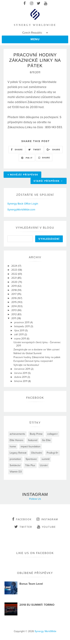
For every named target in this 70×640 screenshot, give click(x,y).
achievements (17, 433)
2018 (14, 290)
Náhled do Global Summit (27, 353)
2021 (14, 277)
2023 (14, 269)
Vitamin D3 (16, 471)
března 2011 (21, 381)
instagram (49, 519)
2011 (14, 318)
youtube (49, 526)
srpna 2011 (20, 338)
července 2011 (22, 368)
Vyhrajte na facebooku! (26, 365)
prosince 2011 (22, 322)
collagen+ (52, 433)
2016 (14, 298)
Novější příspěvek (24, 174)
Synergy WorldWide (45, 631)
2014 (14, 306)
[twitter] (38, 3)
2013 (14, 310)
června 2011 (21, 373)
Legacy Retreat (18, 452)
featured (32, 440)
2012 (14, 314)
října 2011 (19, 330)
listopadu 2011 (22, 326)
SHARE (18, 149)
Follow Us (35, 498)
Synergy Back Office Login (22, 203)
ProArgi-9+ (52, 452)
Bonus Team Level (31, 584)
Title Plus (30, 465)
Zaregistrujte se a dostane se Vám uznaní (36, 349)
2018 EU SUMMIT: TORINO (36, 605)
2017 (14, 294)
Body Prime (36, 433)
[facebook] (24, 3)
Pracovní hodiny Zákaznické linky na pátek (36, 357)
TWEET (36, 149)
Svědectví (15, 465)
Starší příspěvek (47, 181)
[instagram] (31, 3)
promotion (15, 459)
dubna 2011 (20, 377)
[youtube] (45, 3)
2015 (14, 302)
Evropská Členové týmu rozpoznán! (33, 361)
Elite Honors (16, 440)
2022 (14, 273)
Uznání (44, 465)
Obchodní (36, 452)
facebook (24, 519)
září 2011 (19, 334)
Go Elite (46, 440)
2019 (14, 285)
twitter (26, 526)
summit (46, 459)
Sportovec (31, 459)
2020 (14, 282)
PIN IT (28, 158)
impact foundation (30, 446)
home (13, 446)
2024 (14, 265)
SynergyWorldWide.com (21, 209)
